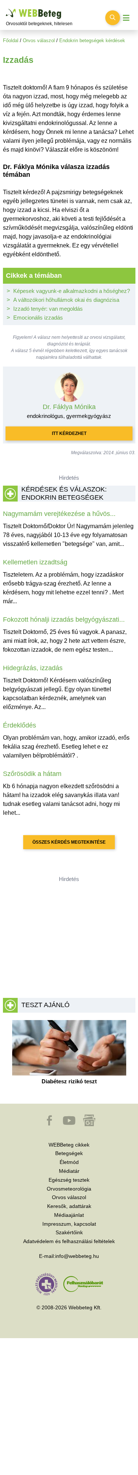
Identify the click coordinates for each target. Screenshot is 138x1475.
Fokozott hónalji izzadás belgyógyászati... (64, 619)
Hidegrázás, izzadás (33, 668)
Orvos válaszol (39, 40)
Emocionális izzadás (38, 317)
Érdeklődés (19, 725)
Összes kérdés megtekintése (69, 842)
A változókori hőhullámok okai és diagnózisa (66, 300)
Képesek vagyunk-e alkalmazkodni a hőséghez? (71, 291)
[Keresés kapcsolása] (112, 17)
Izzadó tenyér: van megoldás (48, 309)
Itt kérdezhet (69, 433)
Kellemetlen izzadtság (35, 562)
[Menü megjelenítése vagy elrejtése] (126, 18)
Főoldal (10, 40)
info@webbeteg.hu (77, 1256)
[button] (50, 1124)
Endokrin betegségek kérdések (92, 40)
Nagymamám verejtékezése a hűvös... (59, 513)
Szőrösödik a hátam (32, 773)
